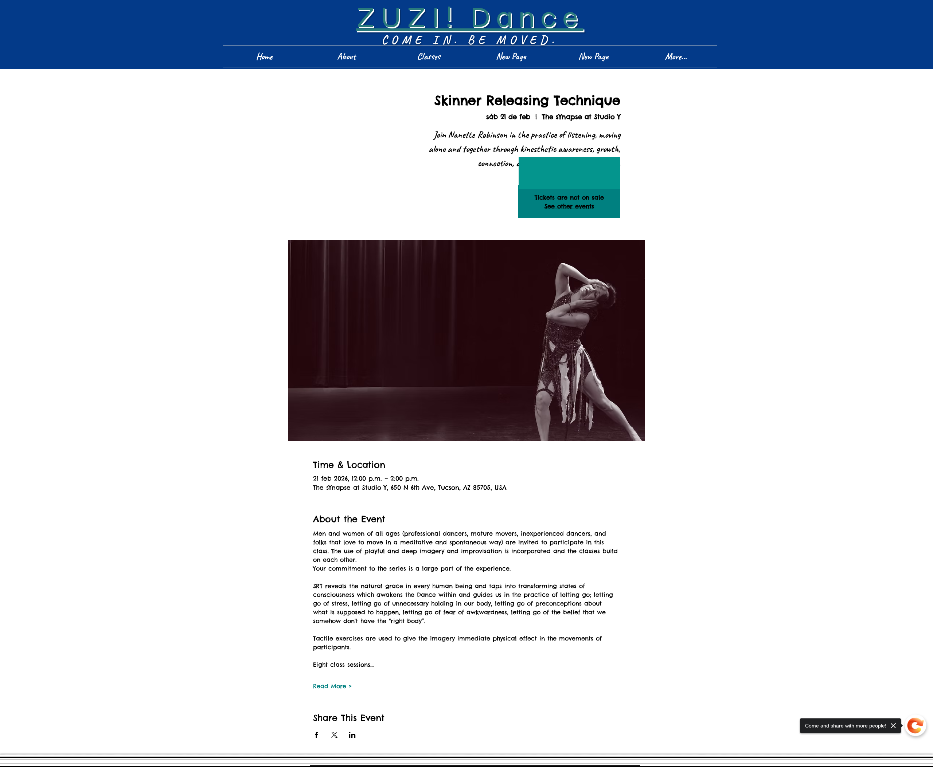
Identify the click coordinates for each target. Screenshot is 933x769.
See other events (569, 206)
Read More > (332, 686)
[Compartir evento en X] (334, 735)
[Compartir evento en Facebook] (316, 735)
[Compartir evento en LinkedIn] (352, 735)
